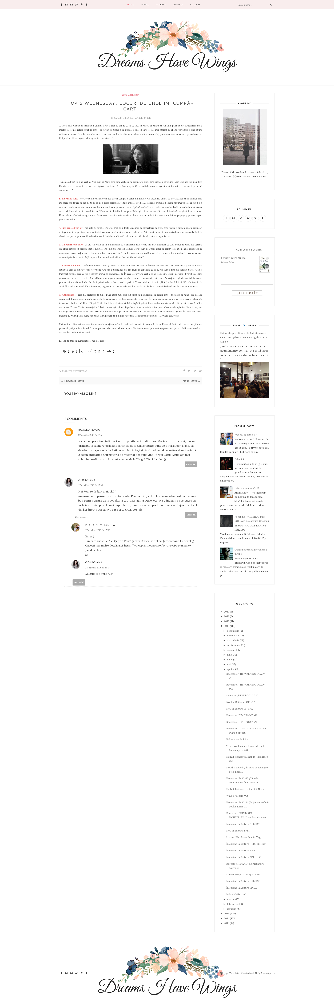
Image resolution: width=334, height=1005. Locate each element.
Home (130, 4)
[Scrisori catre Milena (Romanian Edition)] (264, 272)
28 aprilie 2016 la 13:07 (97, 567)
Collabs (195, 4)
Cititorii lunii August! (246, 488)
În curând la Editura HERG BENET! (246, 843)
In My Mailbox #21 (237, 894)
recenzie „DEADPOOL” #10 (242, 695)
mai (229, 664)
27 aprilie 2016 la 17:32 (90, 485)
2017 (226, 621)
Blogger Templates (231, 973)
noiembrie (233, 635)
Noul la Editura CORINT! (240, 702)
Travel (145, 4)
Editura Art (115, 248)
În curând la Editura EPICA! (241, 887)
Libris (104, 265)
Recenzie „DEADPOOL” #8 (241, 721)
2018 (226, 616)
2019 (226, 611)
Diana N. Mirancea (123, 118)
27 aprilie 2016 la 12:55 (90, 435)
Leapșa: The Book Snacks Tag (243, 837)
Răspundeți (191, 464)
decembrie (233, 630)
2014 (226, 918)
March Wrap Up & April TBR (243, 874)
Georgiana (87, 480)
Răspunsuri (81, 517)
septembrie (233, 645)
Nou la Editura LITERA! (239, 708)
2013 (226, 923)
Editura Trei (101, 248)
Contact (178, 4)
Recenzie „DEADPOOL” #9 (241, 715)
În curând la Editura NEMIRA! (243, 824)
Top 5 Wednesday (130, 95)
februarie (232, 904)
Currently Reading (249, 249)
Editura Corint (133, 248)
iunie (230, 659)
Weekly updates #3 (245, 434)
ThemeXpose (268, 973)
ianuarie (231, 908)
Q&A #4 (239, 459)
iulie (229, 654)
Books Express (118, 265)
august (231, 650)
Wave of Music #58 (237, 795)
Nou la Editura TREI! (238, 830)
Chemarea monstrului (146, 315)
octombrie (233, 640)
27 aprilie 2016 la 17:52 (97, 530)
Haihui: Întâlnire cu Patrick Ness (245, 789)
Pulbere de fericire (237, 739)
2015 (226, 913)
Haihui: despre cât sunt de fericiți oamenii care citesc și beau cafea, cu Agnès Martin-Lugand (244, 337)
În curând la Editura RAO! (240, 850)
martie (231, 899)
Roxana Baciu (89, 429)
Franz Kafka (229, 262)
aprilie (230, 669)
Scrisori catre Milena (233, 257)
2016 (226, 625)
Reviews (161, 4)
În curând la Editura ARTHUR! (243, 857)
